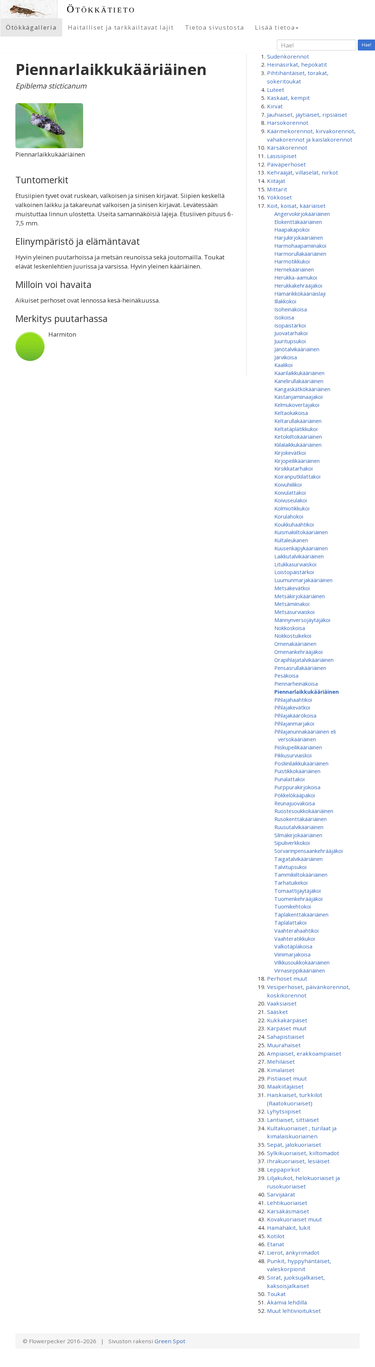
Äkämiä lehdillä (287, 1302)
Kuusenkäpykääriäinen (301, 548)
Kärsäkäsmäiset (288, 1211)
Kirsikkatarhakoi (293, 468)
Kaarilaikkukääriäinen (299, 373)
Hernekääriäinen (294, 269)
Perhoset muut (287, 978)
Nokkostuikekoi (292, 635)
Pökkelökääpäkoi (294, 795)
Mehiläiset (281, 1061)
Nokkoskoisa (289, 628)
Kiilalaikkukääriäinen (298, 444)
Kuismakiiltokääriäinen (301, 532)
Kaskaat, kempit (288, 97)
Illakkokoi (285, 301)
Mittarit (277, 189)
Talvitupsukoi (290, 866)
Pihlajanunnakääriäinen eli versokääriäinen (305, 735)
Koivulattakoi (290, 492)
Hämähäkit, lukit (289, 1227)
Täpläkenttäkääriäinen (301, 914)
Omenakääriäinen (295, 643)
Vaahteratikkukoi (294, 938)
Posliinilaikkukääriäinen (301, 763)
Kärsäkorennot (287, 147)
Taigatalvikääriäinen (298, 858)
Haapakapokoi (291, 229)
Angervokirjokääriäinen (302, 213)
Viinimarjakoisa (292, 954)
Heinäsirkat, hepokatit (297, 64)
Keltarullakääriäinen (298, 420)
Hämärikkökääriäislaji (300, 293)
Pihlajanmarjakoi (294, 723)
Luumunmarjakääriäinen (303, 580)
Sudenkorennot (288, 56)
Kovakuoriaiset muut (294, 1219)
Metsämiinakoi (291, 603)
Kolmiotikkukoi (291, 508)
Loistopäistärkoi (294, 572)
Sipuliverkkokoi (292, 842)
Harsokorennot (287, 122)
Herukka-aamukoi (295, 277)
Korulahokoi (288, 516)
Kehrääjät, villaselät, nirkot (302, 172)
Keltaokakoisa (291, 412)
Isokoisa (284, 317)
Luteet (275, 89)
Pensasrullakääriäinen (300, 667)
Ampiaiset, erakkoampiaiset (304, 1053)
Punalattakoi (289, 779)
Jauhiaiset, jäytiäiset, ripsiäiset (307, 114)
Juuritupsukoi (290, 341)
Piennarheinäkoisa (296, 683)
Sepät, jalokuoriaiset (294, 1144)
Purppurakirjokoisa (297, 787)
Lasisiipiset (282, 156)
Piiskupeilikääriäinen (298, 747)
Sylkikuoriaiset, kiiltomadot (303, 1153)
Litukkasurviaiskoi (295, 564)
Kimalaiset (280, 1070)
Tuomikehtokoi (292, 906)
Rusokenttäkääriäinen (300, 819)
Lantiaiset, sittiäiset (293, 1119)
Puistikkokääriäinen (297, 771)
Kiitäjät (276, 180)
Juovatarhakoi (291, 333)
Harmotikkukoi (292, 261)
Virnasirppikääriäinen (299, 970)
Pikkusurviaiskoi (293, 755)
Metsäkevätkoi (292, 588)
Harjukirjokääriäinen (298, 237)
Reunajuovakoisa (294, 803)
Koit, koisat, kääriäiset (296, 205)
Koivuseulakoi (290, 500)
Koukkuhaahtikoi (294, 524)
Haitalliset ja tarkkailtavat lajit (121, 27)
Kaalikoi (283, 364)
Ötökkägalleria (31, 27)
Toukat (276, 1293)
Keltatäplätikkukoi (296, 428)
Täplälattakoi (290, 922)
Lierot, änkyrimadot (293, 1252)
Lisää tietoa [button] (275, 27)
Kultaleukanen (291, 540)
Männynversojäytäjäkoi (302, 619)
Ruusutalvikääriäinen (298, 827)
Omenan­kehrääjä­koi (298, 651)
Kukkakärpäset (287, 1020)
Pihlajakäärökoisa (295, 715)
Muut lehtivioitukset (294, 1310)
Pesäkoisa (286, 675)
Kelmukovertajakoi (296, 404)
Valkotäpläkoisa (293, 946)
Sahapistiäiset (285, 1036)
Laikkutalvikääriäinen (299, 556)
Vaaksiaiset (282, 1003)
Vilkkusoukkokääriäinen (302, 962)
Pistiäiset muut (287, 1078)
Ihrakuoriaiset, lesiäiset (298, 1161)
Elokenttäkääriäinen (298, 221)
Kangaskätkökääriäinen (302, 389)
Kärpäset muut (287, 1028)
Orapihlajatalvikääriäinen (304, 659)
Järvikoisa (285, 357)
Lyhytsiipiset (284, 1111)
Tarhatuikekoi (291, 882)
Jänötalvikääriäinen (296, 349)
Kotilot (276, 1236)
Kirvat (275, 106)
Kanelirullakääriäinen (298, 381)
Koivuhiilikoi (288, 484)
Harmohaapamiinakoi (300, 245)
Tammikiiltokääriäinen (300, 874)
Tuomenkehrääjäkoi (298, 898)
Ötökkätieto (101, 9)
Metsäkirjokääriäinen (299, 596)
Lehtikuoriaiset (287, 1202)
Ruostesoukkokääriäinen (303, 810)
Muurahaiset (284, 1045)
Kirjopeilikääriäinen (297, 460)
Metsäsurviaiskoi (294, 611)
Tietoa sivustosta (214, 27)
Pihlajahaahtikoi (293, 699)
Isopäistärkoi (290, 325)
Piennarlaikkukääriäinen (306, 691)
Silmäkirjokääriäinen (298, 835)
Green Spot (170, 1341)
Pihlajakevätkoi (292, 707)
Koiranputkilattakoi (297, 476)
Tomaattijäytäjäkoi (297, 890)
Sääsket (277, 1011)
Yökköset (279, 197)
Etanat (275, 1244)
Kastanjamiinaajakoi (298, 396)
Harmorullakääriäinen (300, 253)
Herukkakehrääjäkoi (298, 285)
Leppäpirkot (283, 1169)
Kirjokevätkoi (290, 452)
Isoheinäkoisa (290, 309)
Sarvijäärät (281, 1194)
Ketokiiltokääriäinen (298, 436)
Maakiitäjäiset (285, 1086)
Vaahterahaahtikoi (296, 930)
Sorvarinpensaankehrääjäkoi (308, 850)
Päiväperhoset (286, 164)
